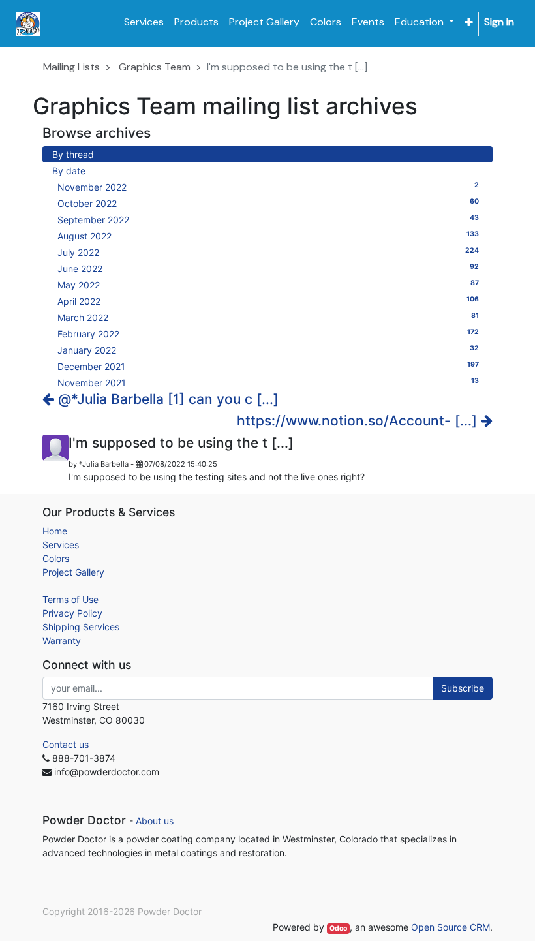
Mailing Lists (71, 67)
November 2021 (268, 382)
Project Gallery (73, 572)
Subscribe (462, 688)
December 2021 (268, 366)
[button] (468, 22)
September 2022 (268, 219)
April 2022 (268, 301)
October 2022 (268, 203)
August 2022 (268, 235)
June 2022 (268, 268)
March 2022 (268, 317)
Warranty (61, 640)
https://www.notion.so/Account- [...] (359, 420)
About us (155, 820)
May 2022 (268, 284)
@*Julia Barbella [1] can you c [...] (166, 399)
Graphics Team (155, 67)
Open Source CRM (450, 927)
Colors (55, 558)
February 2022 (268, 333)
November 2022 (268, 187)
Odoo (338, 928)
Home (54, 530)
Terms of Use (70, 599)
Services (60, 544)
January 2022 (268, 350)
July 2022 (268, 252)
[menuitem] (144, 22)
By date (68, 170)
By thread (73, 154)
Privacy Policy (72, 613)
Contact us (65, 744)
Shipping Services (80, 626)
